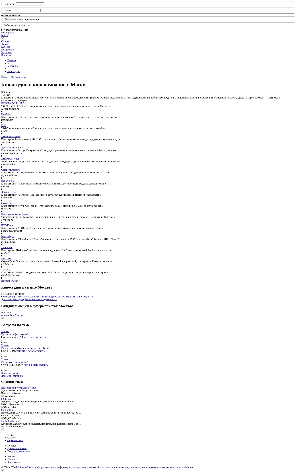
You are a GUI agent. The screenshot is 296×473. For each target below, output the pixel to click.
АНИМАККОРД (10, 158)
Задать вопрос (49, 299)
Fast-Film (5, 114)
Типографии (86, 296)
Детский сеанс (8, 192)
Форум (4, 44)
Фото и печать (18, 77)
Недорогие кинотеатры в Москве (18, 387)
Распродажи (7, 49)
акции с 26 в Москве (12, 315)
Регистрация (7, 32)
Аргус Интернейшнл (12, 147)
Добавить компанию (12, 376)
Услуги (7, 77)
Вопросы (6, 55)
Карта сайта (13, 462)
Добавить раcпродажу (12, 299)
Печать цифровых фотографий (58, 296)
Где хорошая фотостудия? (14, 334)
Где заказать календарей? (14, 362)
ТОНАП (5, 269)
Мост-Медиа (7, 236)
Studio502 (6, 398)
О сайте (11, 437)
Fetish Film (6, 258)
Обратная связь (15, 440)
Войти (4, 35)
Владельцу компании (18, 451)
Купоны (5, 46)
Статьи (11, 459)
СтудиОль (6, 203)
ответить (41, 337)
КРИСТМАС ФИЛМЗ (13, 103)
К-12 (3, 125)
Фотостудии (30, 296)
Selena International (11, 136)
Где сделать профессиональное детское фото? (25, 348)
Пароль (7, 10)
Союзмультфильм (10, 169)
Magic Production (10, 421)
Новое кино (7, 181)
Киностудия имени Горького (16, 214)
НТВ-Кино (7, 225)
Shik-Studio (7, 410)
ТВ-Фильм (6, 247)
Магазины (6, 52)
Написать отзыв (33, 299)
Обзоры (5, 41)
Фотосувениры (11, 296)
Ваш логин (9, 4)
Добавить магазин (17, 448)
